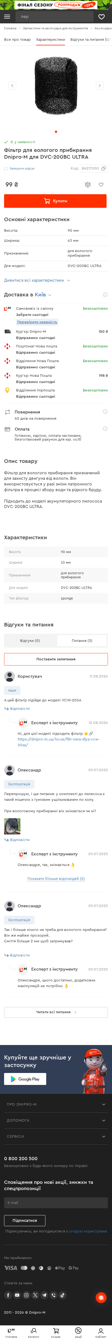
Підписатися (25, 1221)
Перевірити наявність (37, 322)
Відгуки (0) (30, 641)
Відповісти (20, 709)
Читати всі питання (53, 1012)
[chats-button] (101, 1297)
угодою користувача (88, 1231)
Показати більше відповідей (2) (56, 879)
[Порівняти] (87, 185)
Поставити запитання (56, 659)
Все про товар (17, 40)
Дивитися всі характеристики (34, 280)
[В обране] (101, 185)
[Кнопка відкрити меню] (7, 16)
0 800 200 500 (21, 1158)
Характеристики (50, 40)
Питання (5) (82, 641)
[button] (100, 85)
